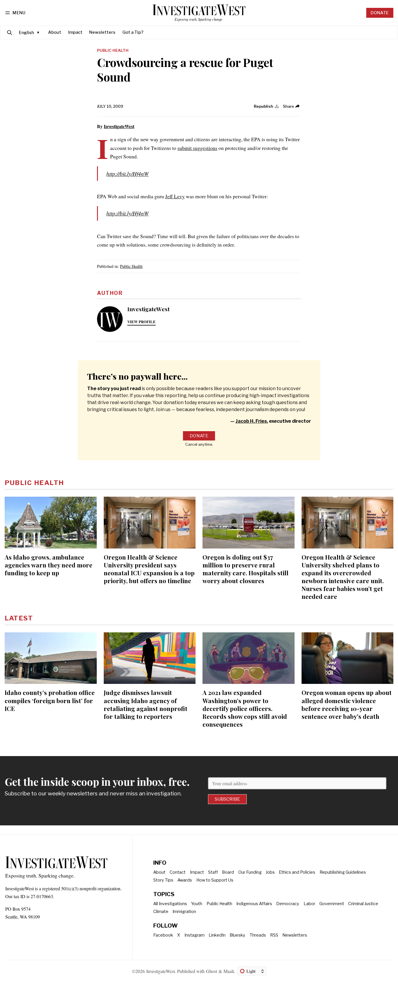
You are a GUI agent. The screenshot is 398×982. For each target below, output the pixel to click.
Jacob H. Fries (251, 421)
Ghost (211, 971)
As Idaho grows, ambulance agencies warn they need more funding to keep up (48, 565)
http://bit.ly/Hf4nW (127, 173)
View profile (141, 321)
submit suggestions (197, 147)
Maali (228, 971)
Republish (263, 106)
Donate (380, 12)
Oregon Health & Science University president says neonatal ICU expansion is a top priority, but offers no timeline (149, 569)
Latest (19, 618)
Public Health (112, 51)
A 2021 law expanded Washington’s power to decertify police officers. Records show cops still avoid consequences (244, 708)
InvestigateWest (119, 126)
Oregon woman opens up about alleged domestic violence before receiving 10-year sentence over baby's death (347, 704)
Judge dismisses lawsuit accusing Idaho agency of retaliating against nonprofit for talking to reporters (145, 704)
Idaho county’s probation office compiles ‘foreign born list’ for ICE (50, 700)
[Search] (10, 32)
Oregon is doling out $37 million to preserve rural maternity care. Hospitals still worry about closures (245, 569)
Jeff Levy (175, 196)
